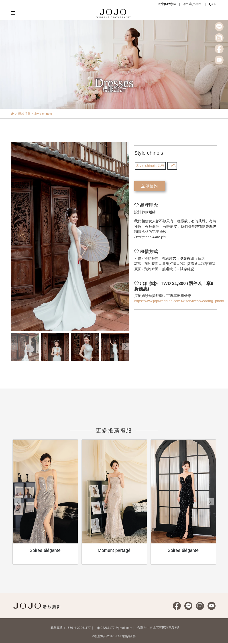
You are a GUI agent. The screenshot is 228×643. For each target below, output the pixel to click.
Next (125, 346)
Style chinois (43, 113)
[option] (70, 236)
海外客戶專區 (192, 4)
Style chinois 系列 (150, 166)
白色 (172, 166)
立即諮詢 (149, 186)
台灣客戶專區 (166, 4)
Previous (14, 346)
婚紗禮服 (24, 113)
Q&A (212, 4)
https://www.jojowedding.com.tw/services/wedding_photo (179, 301)
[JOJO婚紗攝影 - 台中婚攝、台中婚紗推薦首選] (114, 13)
